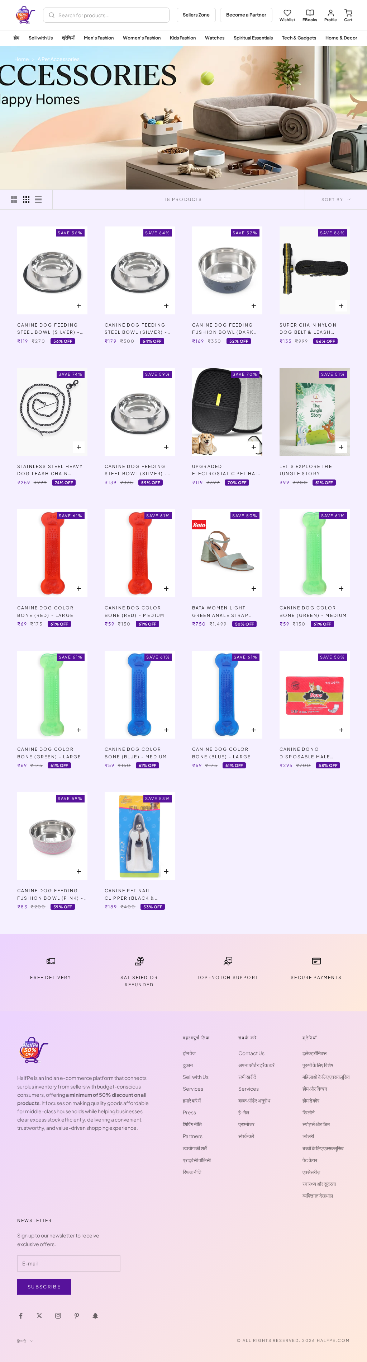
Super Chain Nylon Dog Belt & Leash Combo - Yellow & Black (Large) (308, 329)
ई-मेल (243, 1112)
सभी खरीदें (247, 1076)
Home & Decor (341, 38)
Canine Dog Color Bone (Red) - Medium (135, 611)
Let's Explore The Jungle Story (306, 470)
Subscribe (44, 1287)
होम (16, 38)
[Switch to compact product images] (38, 199)
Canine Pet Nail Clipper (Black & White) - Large (130, 895)
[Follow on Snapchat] (95, 1315)
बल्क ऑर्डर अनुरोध (254, 1100)
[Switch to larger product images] (14, 199)
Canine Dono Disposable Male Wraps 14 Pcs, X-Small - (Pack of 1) (313, 753)
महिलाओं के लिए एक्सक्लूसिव (326, 1076)
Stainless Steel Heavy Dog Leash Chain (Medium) (50, 471)
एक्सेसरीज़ (311, 1172)
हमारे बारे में (192, 1100)
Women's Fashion (142, 38)
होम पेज (189, 1053)
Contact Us (251, 1053)
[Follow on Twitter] (39, 1315)
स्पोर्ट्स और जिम (316, 1124)
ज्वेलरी (308, 1136)
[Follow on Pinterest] (76, 1315)
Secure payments (316, 977)
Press (189, 1112)
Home (21, 58)
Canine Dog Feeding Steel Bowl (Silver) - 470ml (48, 329)
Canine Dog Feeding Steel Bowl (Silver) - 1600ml (136, 329)
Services (193, 1088)
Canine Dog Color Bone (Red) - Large (45, 611)
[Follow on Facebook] (20, 1315)
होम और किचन (314, 1088)
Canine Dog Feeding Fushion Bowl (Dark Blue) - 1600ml (223, 329)
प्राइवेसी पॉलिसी (197, 1160)
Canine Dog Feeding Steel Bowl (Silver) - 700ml (136, 471)
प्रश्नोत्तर (246, 1124)
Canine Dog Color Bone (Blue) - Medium (136, 752)
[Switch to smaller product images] (26, 199)
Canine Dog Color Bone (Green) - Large (49, 752)
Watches (214, 38)
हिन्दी (21, 1341)
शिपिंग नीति (192, 1124)
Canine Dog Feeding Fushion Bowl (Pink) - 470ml (50, 895)
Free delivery (50, 977)
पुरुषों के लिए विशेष (317, 1065)
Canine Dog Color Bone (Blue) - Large (221, 752)
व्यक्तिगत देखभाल (317, 1195)
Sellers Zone (196, 15)
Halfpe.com (333, 1340)
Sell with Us (41, 38)
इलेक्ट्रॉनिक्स (314, 1053)
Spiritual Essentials (253, 38)
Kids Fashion (183, 38)
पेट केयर (309, 1160)
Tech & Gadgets (299, 38)
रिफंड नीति (192, 1172)
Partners (192, 1136)
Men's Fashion (99, 38)
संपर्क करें (246, 1136)
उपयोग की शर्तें (195, 1148)
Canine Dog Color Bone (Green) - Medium (313, 611)
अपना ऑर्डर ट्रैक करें (256, 1065)
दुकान (188, 1065)
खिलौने (308, 1112)
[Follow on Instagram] (58, 1315)
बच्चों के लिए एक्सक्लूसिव (323, 1148)
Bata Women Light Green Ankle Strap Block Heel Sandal (220, 612)
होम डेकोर (310, 1100)
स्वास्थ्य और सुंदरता (319, 1183)
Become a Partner (246, 15)
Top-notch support (227, 977)
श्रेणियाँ (68, 38)
